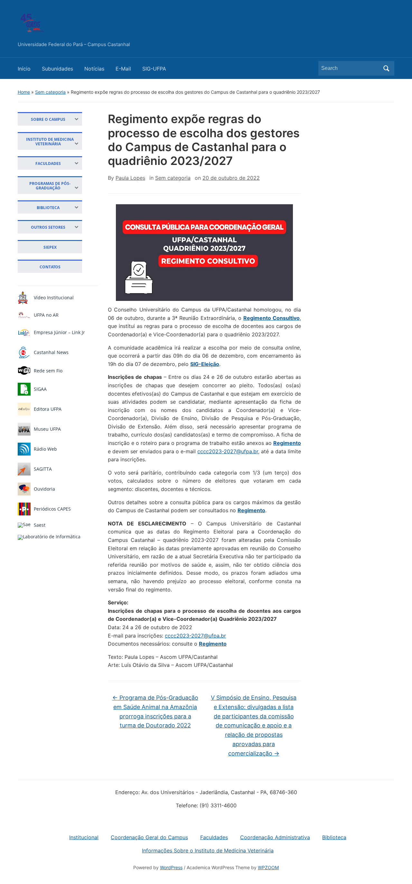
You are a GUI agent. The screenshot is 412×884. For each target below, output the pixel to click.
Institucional (83, 837)
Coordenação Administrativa (275, 837)
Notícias (94, 68)
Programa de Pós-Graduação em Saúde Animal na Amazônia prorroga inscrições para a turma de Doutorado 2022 (155, 711)
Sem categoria (50, 92)
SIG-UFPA (154, 68)
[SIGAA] (24, 389)
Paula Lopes (130, 178)
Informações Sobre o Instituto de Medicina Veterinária (208, 850)
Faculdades (214, 837)
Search (386, 68)
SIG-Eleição (204, 364)
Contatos (50, 266)
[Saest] (24, 525)
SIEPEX (50, 247)
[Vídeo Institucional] (23, 297)
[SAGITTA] (24, 469)
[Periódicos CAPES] (24, 509)
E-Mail (123, 68)
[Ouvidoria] (24, 489)
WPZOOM (268, 867)
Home (24, 92)
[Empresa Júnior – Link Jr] (24, 332)
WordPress (171, 867)
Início (24, 68)
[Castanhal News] (24, 352)
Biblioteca (334, 837)
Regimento (287, 443)
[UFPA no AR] (24, 315)
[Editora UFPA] (24, 409)
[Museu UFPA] (24, 429)
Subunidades (57, 68)
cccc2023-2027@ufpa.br (227, 451)
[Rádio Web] (24, 449)
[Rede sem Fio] (24, 371)
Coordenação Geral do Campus (149, 837)
